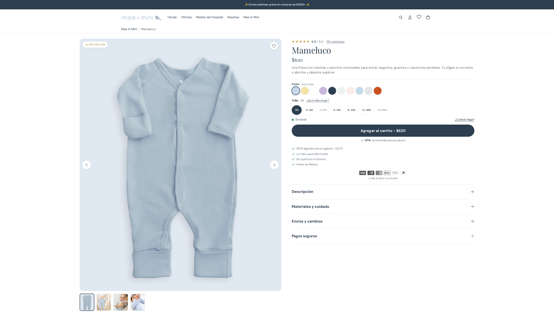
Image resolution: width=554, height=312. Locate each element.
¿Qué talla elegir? (317, 100)
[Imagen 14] (104, 302)
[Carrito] (428, 17)
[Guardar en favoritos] (274, 46)
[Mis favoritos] (419, 17)
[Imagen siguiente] (274, 165)
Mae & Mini (129, 29)
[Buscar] (401, 17)
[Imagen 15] (120, 302)
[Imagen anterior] (86, 165)
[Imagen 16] (137, 302)
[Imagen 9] (87, 302)
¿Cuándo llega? (464, 119)
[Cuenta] (410, 17)
